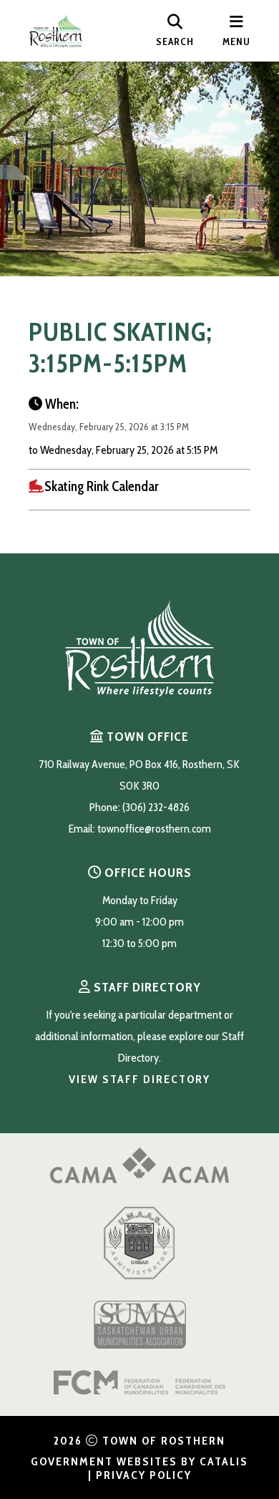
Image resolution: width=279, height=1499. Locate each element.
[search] (175, 31)
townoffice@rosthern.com (154, 828)
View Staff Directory (139, 1079)
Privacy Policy (144, 1475)
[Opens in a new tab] (139, 1179)
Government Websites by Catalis (139, 1461)
